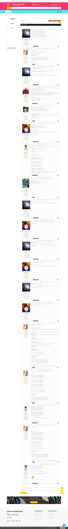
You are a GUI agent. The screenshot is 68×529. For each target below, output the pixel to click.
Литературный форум (24, 22)
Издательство (37, 516)
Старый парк (33, 54)
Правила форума (54, 18)
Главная (24, 14)
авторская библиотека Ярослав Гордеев (38, 51)
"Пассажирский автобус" (35, 99)
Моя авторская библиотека (36, 173)
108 (52, 177)
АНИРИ (26, 123)
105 (52, 105)
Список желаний (51, 518)
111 (53, 240)
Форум (36, 518)
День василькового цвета (35, 53)
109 (53, 199)
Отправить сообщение (25, 1)
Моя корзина (51, 516)
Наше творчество (32, 22)
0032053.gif (38, 479)
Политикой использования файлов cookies (50, 527)
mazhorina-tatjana (26, 143)
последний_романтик (25, 48)
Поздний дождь (33, 55)
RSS (60, 18)
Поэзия (45, 22)
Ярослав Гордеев (50, 487)
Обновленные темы (37, 18)
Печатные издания (38, 514)
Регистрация (51, 514)
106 (53, 123)
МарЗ (26, 177)
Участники (49, 18)
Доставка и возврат (38, 513)
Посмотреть (33, 502)
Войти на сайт (51, 513)
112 (53, 261)
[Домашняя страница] (36, 103)
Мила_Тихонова (26, 28)
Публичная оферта (38, 519)
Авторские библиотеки (40, 22)
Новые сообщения (44, 18)
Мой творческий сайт (35, 97)
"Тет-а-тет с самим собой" (35, 100)
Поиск (58, 18)
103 (53, 66)
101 (53, 28)
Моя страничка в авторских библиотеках (38, 98)
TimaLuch (25, 105)
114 (53, 302)
